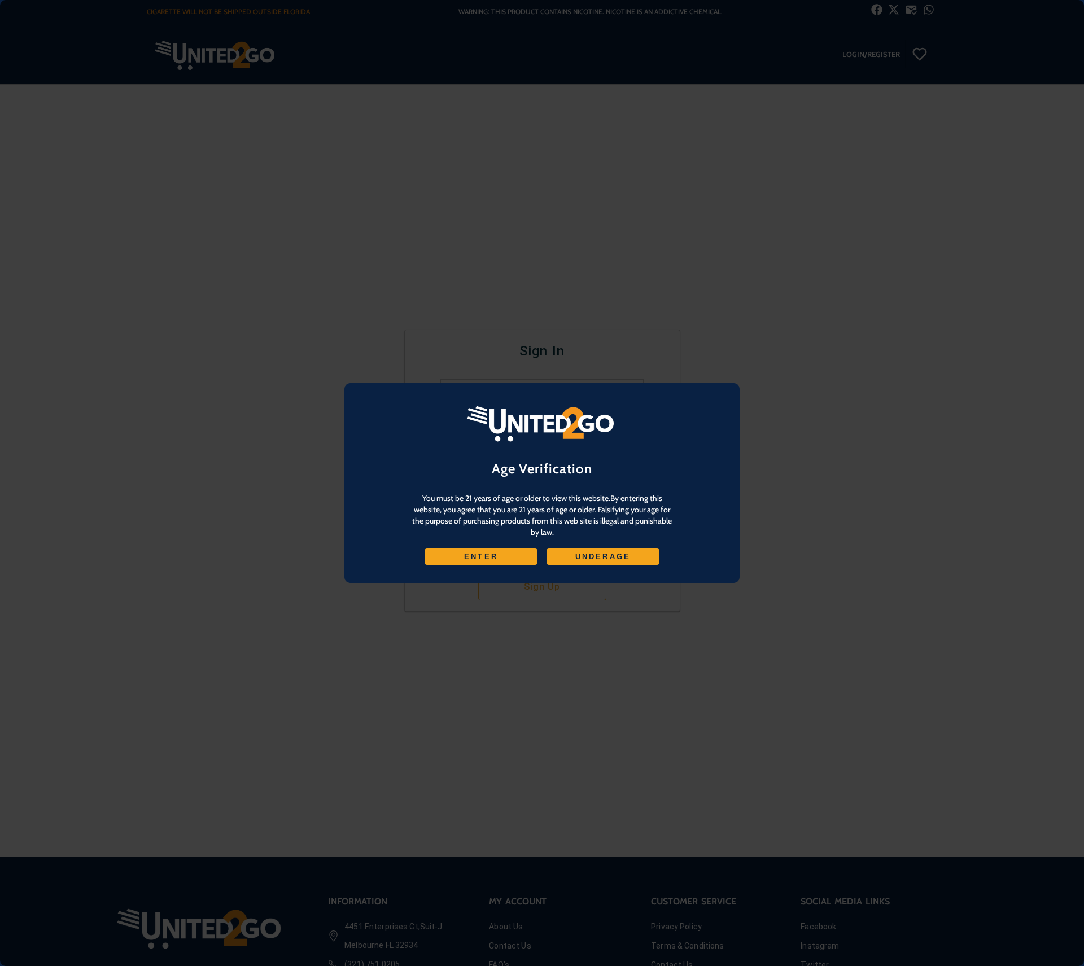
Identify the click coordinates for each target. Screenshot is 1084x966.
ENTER (481, 556)
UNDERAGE (603, 556)
